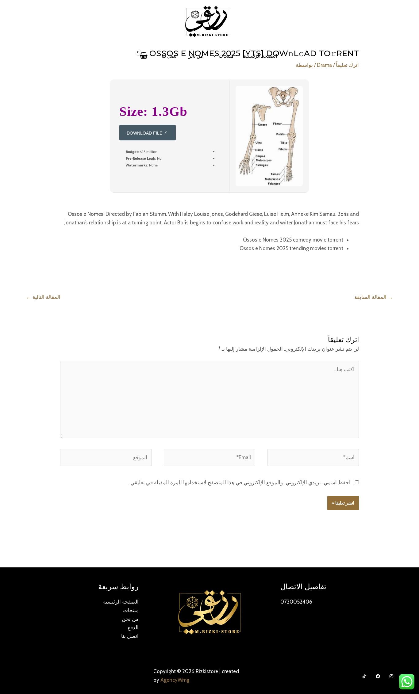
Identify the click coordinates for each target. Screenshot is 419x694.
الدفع (133, 627)
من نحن (195, 56)
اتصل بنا (170, 56)
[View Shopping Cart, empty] (144, 56)
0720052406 (296, 602)
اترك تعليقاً (347, 65)
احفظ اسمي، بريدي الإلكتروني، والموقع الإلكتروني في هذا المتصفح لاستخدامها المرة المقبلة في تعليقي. (240, 482)
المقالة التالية (43, 297)
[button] (216, 56)
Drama (324, 65)
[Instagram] (391, 676)
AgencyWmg (174, 680)
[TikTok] (364, 676)
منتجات (226, 56)
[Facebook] (378, 676)
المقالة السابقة (373, 297)
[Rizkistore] (207, 21)
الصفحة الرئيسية (260, 56)
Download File (144, 133)
